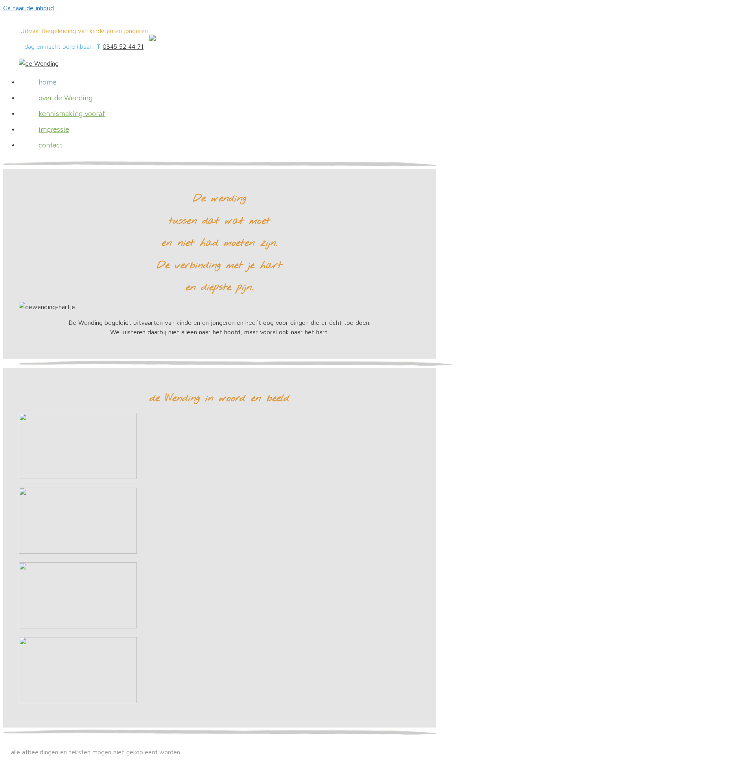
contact (51, 145)
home (48, 82)
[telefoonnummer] (152, 38)
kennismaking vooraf (72, 113)
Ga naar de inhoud (28, 7)
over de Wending (65, 98)
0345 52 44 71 (123, 46)
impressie (54, 129)
